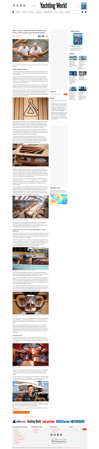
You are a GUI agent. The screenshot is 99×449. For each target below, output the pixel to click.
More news (59, 122)
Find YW (79, 8)
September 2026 (75, 46)
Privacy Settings (77, 447)
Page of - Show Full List (30, 416)
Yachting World (18, 35)
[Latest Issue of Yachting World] (83, 6)
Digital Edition (78, 6)
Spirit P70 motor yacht (26, 180)
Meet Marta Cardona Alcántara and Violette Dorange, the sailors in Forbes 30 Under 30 (59, 118)
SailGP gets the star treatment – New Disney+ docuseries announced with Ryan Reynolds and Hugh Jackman (59, 113)
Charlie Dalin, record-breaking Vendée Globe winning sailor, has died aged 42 (59, 104)
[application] (31, 391)
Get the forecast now (54, 204)
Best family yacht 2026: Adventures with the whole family (72, 64)
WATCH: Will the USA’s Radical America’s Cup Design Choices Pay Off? (82, 96)
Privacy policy (71, 447)
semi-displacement (38, 180)
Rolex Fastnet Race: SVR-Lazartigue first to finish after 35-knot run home (73, 80)
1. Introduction (22, 412)
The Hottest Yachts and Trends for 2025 (82, 78)
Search (65, 94)
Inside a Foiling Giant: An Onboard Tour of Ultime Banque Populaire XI (82, 65)
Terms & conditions (65, 447)
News (52, 98)
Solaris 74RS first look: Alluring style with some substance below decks (72, 96)
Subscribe (79, 3)
